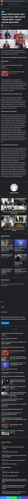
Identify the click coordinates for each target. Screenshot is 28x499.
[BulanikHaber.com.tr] (14, 4)
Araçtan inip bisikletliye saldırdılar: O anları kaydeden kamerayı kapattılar (7, 271)
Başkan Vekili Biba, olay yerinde (9, 369)
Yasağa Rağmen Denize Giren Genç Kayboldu (7, 255)
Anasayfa (4, 9)
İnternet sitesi (4, 312)
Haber (8, 9)
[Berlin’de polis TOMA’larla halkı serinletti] (21, 257)
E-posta (3, 306)
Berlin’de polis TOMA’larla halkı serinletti (19, 263)
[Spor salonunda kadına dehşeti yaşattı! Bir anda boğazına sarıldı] (7, 242)
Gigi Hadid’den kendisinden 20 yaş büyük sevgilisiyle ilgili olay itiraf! (17, 381)
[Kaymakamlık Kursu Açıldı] (5, 426)
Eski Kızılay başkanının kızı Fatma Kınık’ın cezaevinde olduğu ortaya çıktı (11, 413)
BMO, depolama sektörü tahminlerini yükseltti (12, 347)
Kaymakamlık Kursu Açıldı (16, 424)
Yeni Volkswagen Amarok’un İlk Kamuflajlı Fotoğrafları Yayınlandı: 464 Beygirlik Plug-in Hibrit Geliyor (14, 419)
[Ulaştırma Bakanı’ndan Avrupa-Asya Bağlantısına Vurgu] (21, 242)
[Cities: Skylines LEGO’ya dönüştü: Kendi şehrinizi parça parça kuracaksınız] (5, 394)
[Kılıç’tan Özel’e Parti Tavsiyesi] (5, 73)
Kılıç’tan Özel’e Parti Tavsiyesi (17, 71)
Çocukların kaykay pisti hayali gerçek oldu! (12, 409)
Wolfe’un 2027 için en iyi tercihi (9, 338)
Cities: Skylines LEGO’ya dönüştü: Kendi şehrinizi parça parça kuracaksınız (18, 394)
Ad (2, 301)
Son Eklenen (14, 329)
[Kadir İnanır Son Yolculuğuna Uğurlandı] (5, 432)
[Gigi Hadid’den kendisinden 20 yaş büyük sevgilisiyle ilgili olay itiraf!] (5, 381)
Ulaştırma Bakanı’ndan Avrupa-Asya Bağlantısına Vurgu (20, 249)
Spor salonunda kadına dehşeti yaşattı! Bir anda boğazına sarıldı (7, 249)
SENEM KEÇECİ (6, 25)
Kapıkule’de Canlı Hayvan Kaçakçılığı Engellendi (13, 376)
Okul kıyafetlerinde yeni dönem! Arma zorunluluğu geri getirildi (21, 270)
